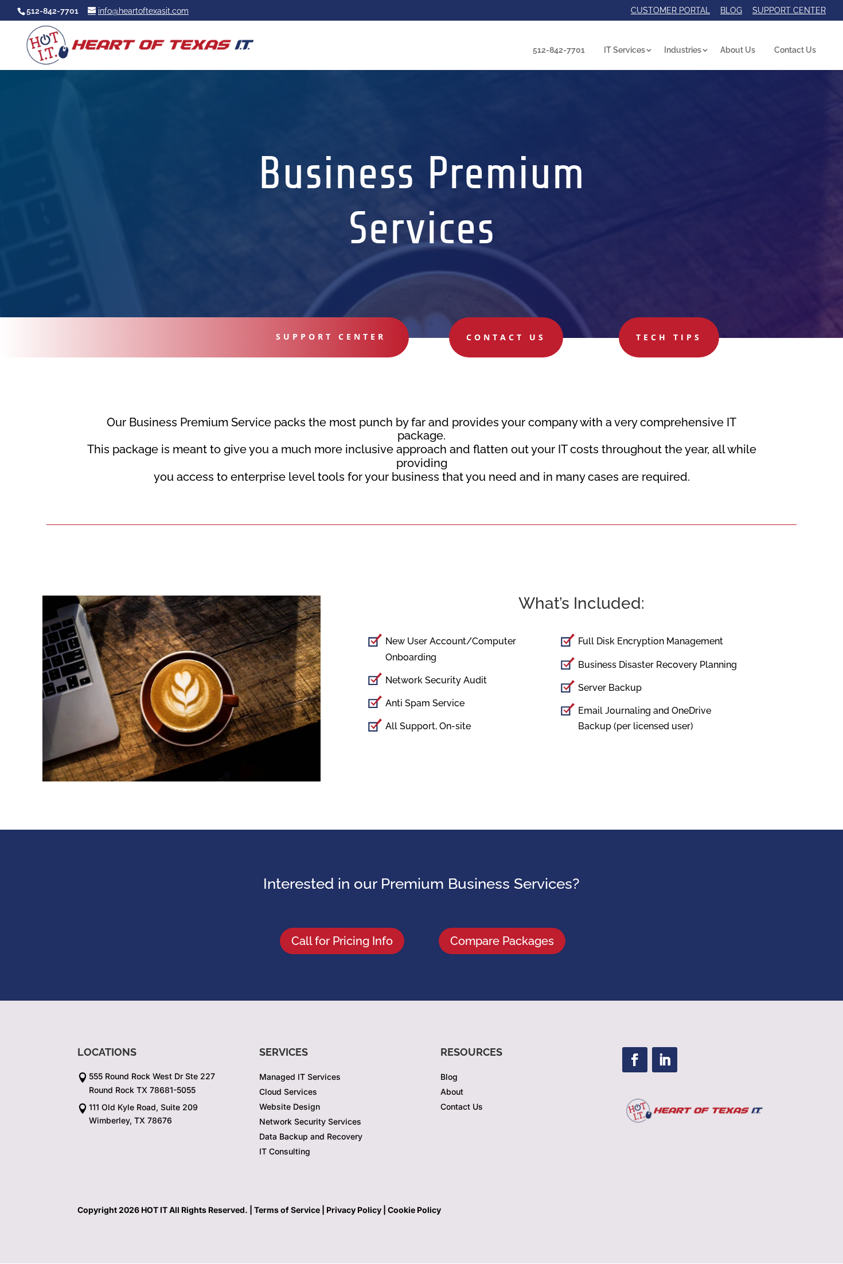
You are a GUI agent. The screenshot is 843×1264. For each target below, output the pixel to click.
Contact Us (795, 50)
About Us (737, 50)
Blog (731, 10)
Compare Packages (502, 941)
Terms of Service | (289, 1210)
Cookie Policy (414, 1210)
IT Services (624, 50)
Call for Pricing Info (342, 941)
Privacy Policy (353, 1210)
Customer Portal (670, 10)
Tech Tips (669, 337)
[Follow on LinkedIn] (664, 1059)
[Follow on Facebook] (634, 1059)
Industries (682, 50)
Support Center (789, 10)
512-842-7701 (559, 50)
